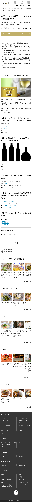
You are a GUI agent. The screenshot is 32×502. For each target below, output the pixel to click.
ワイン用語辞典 (6, 425)
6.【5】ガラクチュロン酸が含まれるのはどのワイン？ (16, 64)
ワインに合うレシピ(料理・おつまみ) (9, 443)
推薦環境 (21, 477)
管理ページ (5, 465)
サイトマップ (22, 485)
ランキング (5, 420)
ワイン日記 (5, 418)
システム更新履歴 (6, 479)
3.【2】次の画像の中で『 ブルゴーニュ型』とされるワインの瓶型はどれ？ (16, 51)
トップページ (5, 474)
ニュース (21, 430)
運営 (3, 482)
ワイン (20, 442)
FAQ (3, 477)
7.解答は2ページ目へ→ (8, 67)
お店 (20, 447)
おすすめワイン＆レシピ (25, 421)
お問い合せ (21, 479)
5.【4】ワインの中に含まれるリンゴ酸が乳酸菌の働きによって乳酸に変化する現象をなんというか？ (16, 59)
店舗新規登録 (22, 465)
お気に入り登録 (6, 33)
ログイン (4, 456)
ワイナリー (5, 447)
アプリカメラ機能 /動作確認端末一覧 (7, 485)
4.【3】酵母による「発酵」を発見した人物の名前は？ (16, 55)
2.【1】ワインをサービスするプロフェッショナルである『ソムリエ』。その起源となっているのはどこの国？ (16, 46)
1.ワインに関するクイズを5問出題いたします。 (15, 43)
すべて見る (27, 281)
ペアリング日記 (23, 418)
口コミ (16, 33)
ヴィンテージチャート (24, 425)
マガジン (4, 428)
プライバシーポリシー (24, 482)
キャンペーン (5, 430)
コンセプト (21, 474)
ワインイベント (23, 428)
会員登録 (21, 456)
